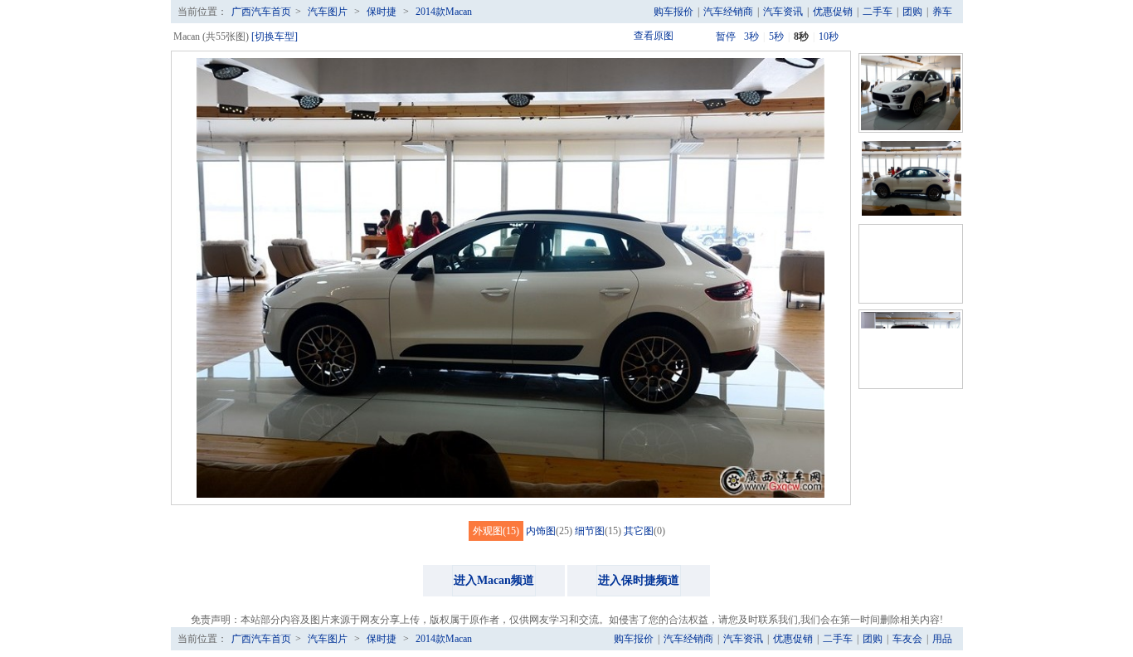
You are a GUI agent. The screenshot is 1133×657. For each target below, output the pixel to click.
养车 (942, 11)
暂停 (726, 36)
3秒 (751, 36)
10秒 (829, 36)
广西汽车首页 (261, 11)
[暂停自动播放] (701, 36)
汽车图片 (328, 11)
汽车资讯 (783, 11)
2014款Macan (444, 11)
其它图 (639, 531)
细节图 (590, 531)
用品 (942, 639)
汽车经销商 (728, 11)
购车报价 (673, 11)
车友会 (907, 639)
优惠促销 (833, 11)
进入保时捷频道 (638, 580)
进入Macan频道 (494, 580)
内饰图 (541, 531)
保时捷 (381, 11)
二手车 (877, 11)
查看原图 (653, 35)
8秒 (801, 36)
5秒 (776, 36)
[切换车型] (274, 36)
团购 (912, 11)
